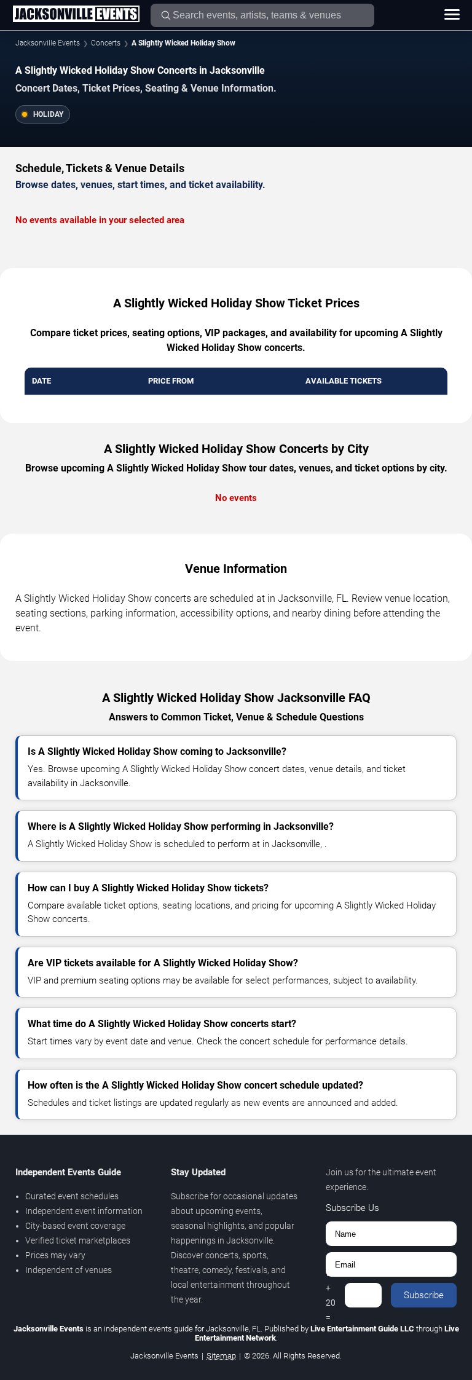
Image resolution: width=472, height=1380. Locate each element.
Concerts (105, 43)
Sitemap (221, 1355)
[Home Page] (76, 15)
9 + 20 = (331, 1295)
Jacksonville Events (47, 43)
